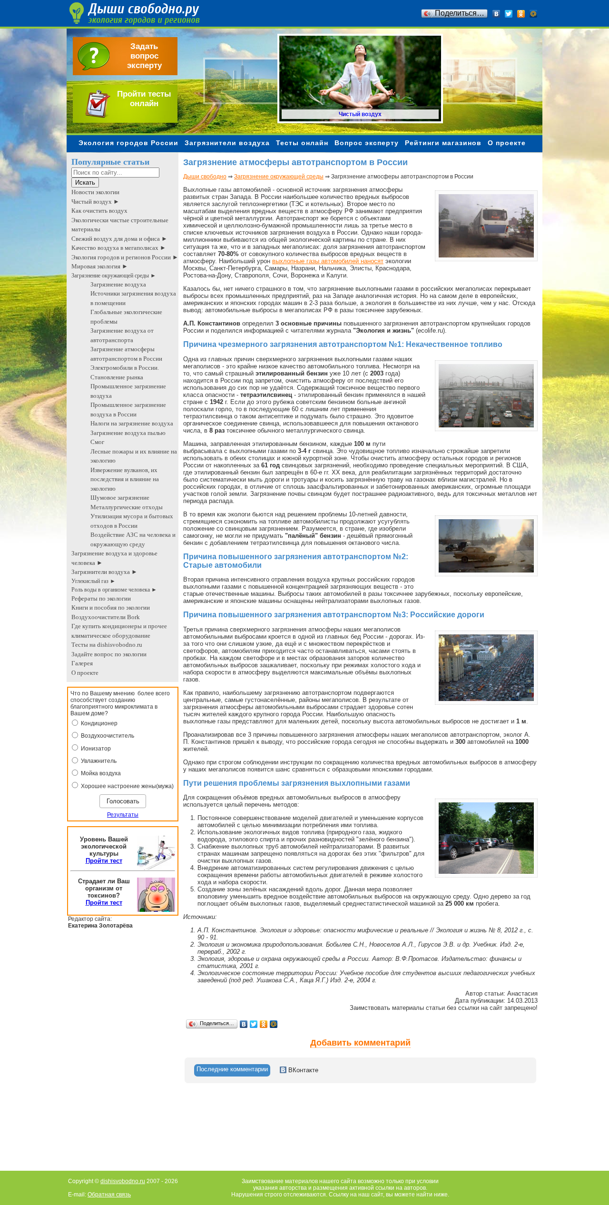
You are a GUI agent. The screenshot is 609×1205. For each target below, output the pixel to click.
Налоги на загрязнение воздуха (131, 423)
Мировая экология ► (99, 266)
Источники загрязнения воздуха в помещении (133, 298)
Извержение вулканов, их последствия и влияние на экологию (124, 479)
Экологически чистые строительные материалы (119, 225)
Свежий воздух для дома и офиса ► (119, 238)
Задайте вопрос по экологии (109, 654)
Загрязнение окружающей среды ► (113, 275)
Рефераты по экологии (101, 598)
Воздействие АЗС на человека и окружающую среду (133, 539)
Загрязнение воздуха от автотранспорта (122, 335)
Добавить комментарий (360, 1042)
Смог (97, 441)
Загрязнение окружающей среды (279, 176)
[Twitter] (509, 14)
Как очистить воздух (99, 210)
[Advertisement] (356, 1134)
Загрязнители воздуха (227, 143)
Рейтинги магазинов (443, 143)
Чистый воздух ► (95, 201)
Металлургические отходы (126, 507)
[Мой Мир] (534, 14)
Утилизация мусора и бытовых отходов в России (131, 521)
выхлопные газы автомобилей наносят (327, 261)
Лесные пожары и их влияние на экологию (133, 456)
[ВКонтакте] (496, 14)
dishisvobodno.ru (122, 1181)
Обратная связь (109, 1194)
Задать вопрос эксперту (144, 56)
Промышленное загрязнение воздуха (128, 391)
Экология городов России (128, 143)
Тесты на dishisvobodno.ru (106, 644)
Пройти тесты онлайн (144, 98)
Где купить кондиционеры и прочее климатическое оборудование (119, 630)
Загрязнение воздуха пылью (128, 432)
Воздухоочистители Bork (105, 617)
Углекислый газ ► (93, 581)
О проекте (507, 143)
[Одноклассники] (521, 14)
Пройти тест (104, 860)
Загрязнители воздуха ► (104, 571)
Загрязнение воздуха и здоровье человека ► (114, 558)
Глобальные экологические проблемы (126, 316)
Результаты (122, 814)
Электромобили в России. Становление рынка (124, 372)
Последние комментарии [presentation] (232, 1069)
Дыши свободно (204, 176)
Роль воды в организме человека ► (114, 589)
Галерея (82, 663)
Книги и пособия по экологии (110, 607)
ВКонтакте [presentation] (302, 1070)
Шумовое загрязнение (119, 497)
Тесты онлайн (302, 143)
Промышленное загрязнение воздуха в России (128, 409)
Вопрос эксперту (366, 143)
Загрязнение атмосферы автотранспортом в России (126, 354)
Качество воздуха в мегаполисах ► (118, 247)
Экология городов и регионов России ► (124, 257)
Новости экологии (95, 192)
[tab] (232, 1070)
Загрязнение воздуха (118, 284)
